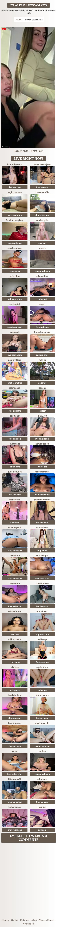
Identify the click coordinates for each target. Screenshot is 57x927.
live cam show (15, 354)
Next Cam (37, 151)
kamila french (42, 443)
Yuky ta (42, 359)
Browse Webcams (33, 19)
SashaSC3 (15, 331)
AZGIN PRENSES (15, 192)
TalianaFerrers (14, 611)
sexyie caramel (14, 248)
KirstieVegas (42, 555)
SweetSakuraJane (42, 164)
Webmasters (28, 923)
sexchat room (15, 215)
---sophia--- (42, 806)
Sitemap (5, 919)
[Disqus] (28, 881)
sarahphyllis (42, 220)
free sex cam (42, 662)
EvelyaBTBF (15, 303)
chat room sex (42, 215)
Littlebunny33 (14, 778)
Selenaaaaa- (15, 387)
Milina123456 (14, 639)
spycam (42, 243)
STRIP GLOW (15, 276)
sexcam (42, 410)
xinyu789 (42, 415)
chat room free (15, 382)
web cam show (14, 298)
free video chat (14, 773)
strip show (42, 550)
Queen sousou (15, 471)
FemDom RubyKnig (15, 220)
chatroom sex (15, 718)
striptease (15, 690)
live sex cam (15, 187)
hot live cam (42, 522)
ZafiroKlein (42, 778)
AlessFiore (15, 583)
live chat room (42, 438)
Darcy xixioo (42, 527)
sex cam (15, 634)
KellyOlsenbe (14, 806)
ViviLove (15, 667)
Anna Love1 (42, 611)
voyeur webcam (42, 746)
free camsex (15, 438)
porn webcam (14, 243)
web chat (42, 298)
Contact (14, 919)
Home (18, 19)
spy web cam (42, 634)
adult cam (15, 466)
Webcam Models (46, 919)
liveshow (14, 522)
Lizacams (42, 387)
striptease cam (14, 326)
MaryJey (15, 751)
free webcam (42, 326)
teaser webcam (42, 271)
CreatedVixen (42, 583)
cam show (15, 271)
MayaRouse (14, 499)
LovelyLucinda (14, 695)
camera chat (42, 354)
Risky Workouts (42, 471)
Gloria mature (42, 695)
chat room (15, 662)
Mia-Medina (42, 276)
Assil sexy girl (42, 723)
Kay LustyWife (14, 527)
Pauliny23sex (14, 359)
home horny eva (42, 331)
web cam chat (42, 578)
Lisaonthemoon (14, 164)
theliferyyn (42, 639)
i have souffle (42, 192)
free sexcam (42, 187)
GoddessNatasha (42, 499)
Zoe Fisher (15, 415)
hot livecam (15, 494)
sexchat (42, 382)
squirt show (42, 667)
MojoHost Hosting (28, 919)
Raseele (42, 248)
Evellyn (42, 751)
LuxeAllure (15, 555)
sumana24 (15, 443)
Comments (21, 151)
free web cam (14, 606)
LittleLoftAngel (14, 723)
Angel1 (42, 303)
